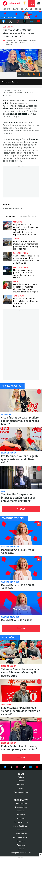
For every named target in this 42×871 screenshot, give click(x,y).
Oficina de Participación (21, 837)
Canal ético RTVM (21, 834)
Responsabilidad (21, 807)
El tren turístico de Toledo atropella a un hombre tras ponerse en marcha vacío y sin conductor (7, 242)
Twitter (10, 21)
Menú (38, 3)
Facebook (3, 21)
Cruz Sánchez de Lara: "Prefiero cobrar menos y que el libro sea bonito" (21, 400)
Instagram (17, 21)
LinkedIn (31, 21)
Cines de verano (20, 267)
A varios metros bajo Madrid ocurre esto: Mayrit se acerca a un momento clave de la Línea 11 (7, 256)
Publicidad (21, 818)
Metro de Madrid (20, 253)
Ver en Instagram (18, 767)
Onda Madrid (26, 9)
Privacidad (21, 841)
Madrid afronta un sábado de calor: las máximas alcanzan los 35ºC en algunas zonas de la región (7, 285)
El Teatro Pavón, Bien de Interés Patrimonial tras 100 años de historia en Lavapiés (7, 299)
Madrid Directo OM (10, 547)
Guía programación (21, 792)
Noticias (6, 9)
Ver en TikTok (24, 767)
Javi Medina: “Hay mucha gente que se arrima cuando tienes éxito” (21, 439)
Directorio (21, 815)
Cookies (21, 849)
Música (5, 208)
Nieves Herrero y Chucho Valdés (21, 60)
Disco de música (15, 208)
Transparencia (21, 811)
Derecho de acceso (21, 822)
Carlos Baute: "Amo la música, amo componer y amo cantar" (21, 729)
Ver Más (21, 509)
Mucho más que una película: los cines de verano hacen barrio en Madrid (7, 270)
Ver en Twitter (11, 767)
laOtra (21, 788)
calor (15, 282)
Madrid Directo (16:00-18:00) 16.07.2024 (21, 568)
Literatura (6, 414)
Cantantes (6, 704)
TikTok (24, 21)
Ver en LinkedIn (30, 767)
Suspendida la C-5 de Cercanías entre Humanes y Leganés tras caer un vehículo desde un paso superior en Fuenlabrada (7, 225)
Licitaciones (21, 830)
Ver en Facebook (5, 767)
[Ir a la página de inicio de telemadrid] (11, 3)
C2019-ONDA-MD (21, 15)
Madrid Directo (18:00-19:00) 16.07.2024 (21, 533)
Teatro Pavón (19, 296)
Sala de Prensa (21, 803)
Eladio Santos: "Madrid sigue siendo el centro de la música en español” (21, 690)
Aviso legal (21, 845)
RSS (34, 74)
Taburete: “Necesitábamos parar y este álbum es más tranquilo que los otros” (21, 652)
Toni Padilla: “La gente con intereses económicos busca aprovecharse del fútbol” (21, 477)
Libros (4, 491)
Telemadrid (21, 781)
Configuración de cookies (21, 853)
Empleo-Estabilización (21, 826)
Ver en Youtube (37, 767)
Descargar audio (28, 74)
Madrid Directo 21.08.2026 (21, 603)
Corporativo (21, 800)
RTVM (21, 774)
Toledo (16, 239)
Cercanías (17, 222)
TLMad (15, 9)
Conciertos (8, 27)
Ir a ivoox (39, 74)
